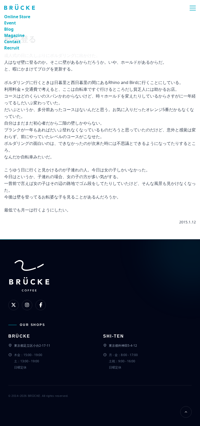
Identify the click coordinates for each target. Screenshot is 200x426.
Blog (9, 29)
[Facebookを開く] (40, 305)
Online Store (17, 17)
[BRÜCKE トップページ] (29, 284)
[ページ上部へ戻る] (186, 412)
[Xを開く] (13, 305)
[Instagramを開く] (27, 305)
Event (10, 23)
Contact (12, 41)
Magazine (14, 35)
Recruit (11, 48)
